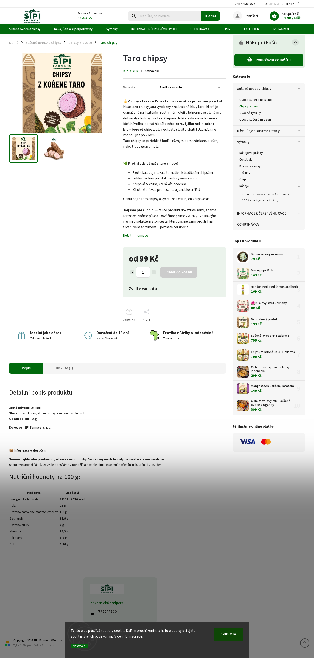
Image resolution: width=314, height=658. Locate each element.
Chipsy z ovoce (249, 106)
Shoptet (27, 645)
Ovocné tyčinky (250, 113)
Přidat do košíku (178, 272)
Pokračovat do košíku (273, 59)
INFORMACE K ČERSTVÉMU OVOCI (262, 213)
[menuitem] (28, 29)
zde (140, 636)
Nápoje (244, 186)
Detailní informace (135, 235)
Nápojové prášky (251, 153)
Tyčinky (244, 172)
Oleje (243, 179)
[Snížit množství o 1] (132, 272)
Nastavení (79, 646)
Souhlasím (228, 634)
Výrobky (243, 141)
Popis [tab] (26, 368)
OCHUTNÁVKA (248, 224)
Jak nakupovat (246, 4)
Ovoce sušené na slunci (255, 100)
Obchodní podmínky (279, 4)
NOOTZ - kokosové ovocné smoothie (265, 194)
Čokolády (245, 159)
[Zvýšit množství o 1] (154, 272)
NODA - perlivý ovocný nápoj (260, 200)
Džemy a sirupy (249, 166)
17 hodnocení (149, 71)
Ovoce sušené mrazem (255, 119)
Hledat (210, 16)
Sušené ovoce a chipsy (254, 88)
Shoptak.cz (48, 645)
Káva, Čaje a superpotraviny (258, 130)
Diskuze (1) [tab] (64, 368)
